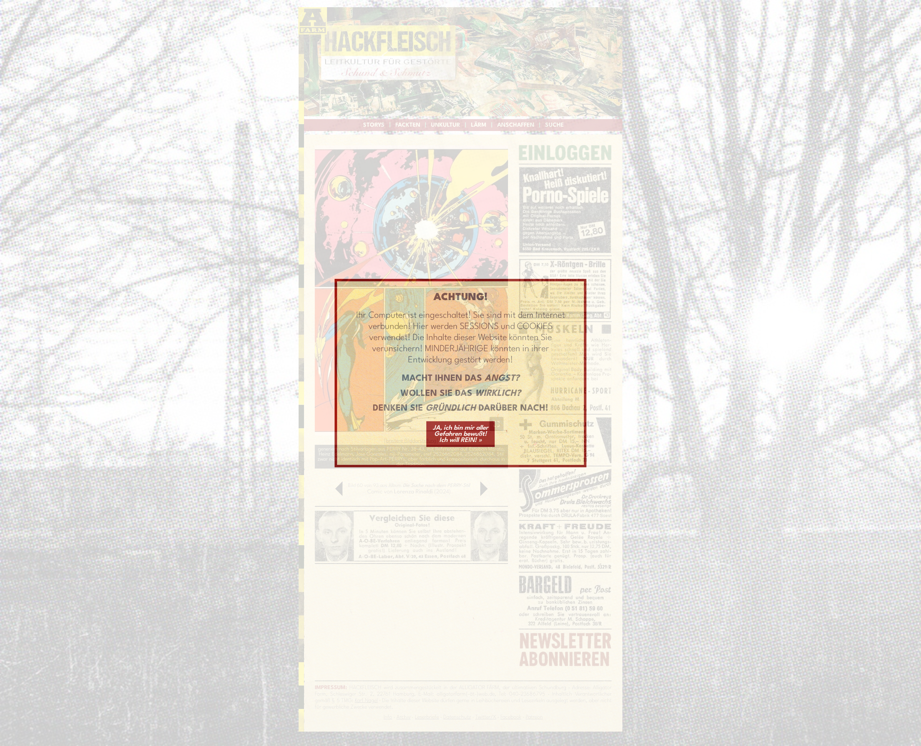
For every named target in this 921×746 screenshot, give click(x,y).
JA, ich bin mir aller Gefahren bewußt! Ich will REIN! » (460, 434)
